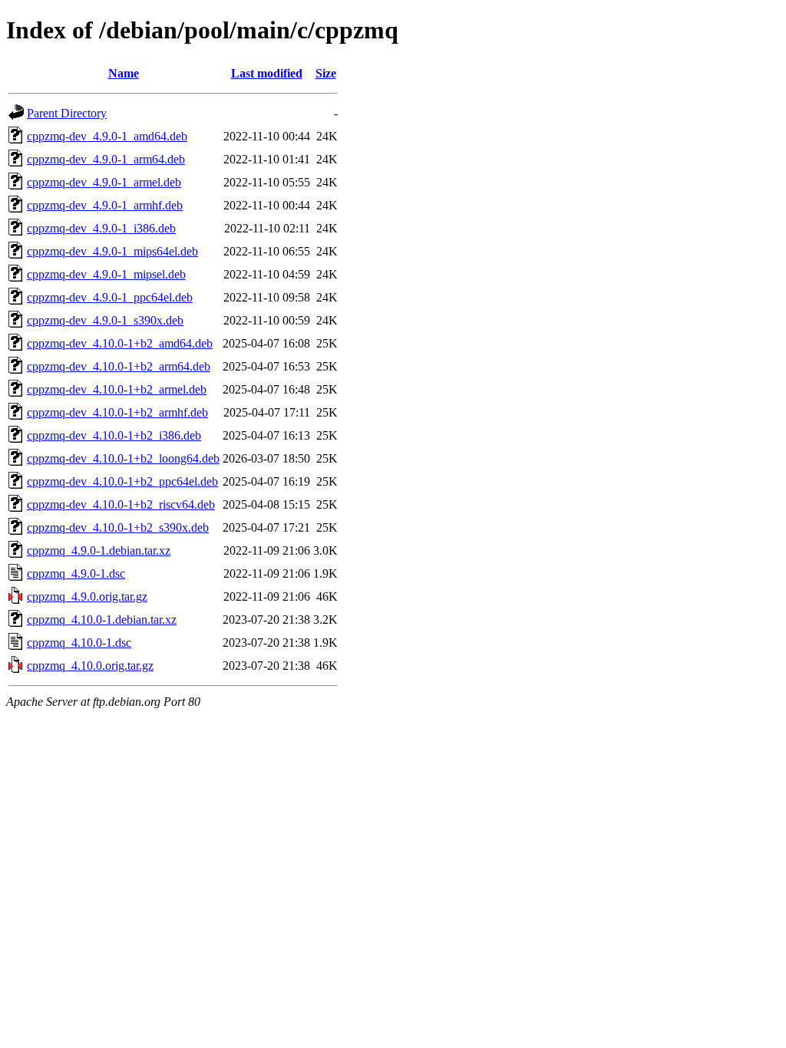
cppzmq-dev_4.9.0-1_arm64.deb (106, 159)
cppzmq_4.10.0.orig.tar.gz (90, 665)
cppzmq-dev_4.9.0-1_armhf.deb (105, 205)
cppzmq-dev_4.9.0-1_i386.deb (101, 228)
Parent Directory (67, 113)
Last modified (266, 73)
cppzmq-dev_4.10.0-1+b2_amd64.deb (120, 343)
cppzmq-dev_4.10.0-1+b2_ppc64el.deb (122, 481)
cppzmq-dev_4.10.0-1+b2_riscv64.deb (121, 504)
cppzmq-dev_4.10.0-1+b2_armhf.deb (117, 412)
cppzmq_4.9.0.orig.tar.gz (87, 596)
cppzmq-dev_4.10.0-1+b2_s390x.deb (118, 527)
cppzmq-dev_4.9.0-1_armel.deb (104, 182)
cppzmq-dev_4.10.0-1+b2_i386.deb (114, 435)
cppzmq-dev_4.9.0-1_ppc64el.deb (110, 297)
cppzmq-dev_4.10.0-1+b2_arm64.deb (118, 366)
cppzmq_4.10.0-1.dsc (79, 642)
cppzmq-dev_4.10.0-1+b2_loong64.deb (123, 458)
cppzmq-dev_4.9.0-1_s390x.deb (105, 320)
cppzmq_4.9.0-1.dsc (76, 573)
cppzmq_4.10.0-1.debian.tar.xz (102, 619)
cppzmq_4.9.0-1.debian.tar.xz (98, 550)
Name (123, 73)
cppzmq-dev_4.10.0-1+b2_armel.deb (116, 389)
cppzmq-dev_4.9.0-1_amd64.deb (107, 136)
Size (325, 73)
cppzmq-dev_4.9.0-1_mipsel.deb (106, 274)
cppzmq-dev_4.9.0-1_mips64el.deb (112, 251)
